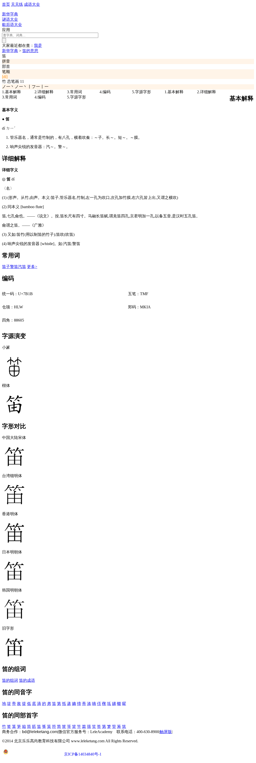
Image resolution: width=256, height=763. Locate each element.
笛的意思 (30, 51)
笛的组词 (10, 680)
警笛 (14, 266)
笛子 (6, 266)
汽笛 (22, 266)
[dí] (5, 77)
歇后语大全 (12, 24)
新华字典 (10, 51)
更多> (32, 266)
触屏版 (166, 732)
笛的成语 (27, 680)
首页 (6, 4)
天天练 (17, 4)
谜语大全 (10, 19)
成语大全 (32, 4)
